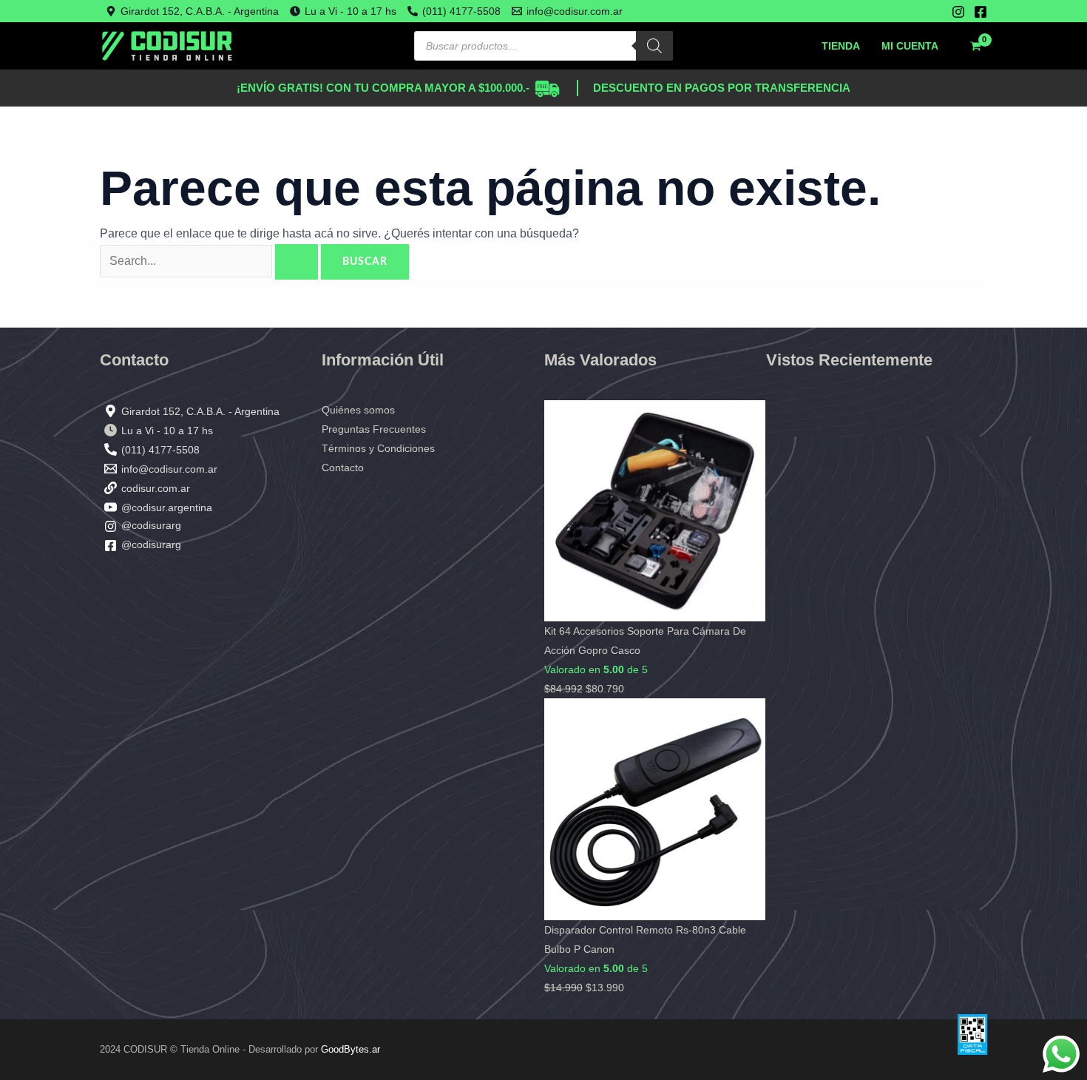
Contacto (343, 467)
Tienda (841, 46)
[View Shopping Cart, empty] (975, 46)
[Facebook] (980, 11)
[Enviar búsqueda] (296, 262)
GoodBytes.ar (350, 1049)
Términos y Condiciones (378, 448)
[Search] (654, 46)
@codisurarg (151, 525)
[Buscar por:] (210, 260)
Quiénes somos (358, 410)
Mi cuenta (909, 46)
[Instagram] (958, 11)
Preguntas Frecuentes (374, 429)
